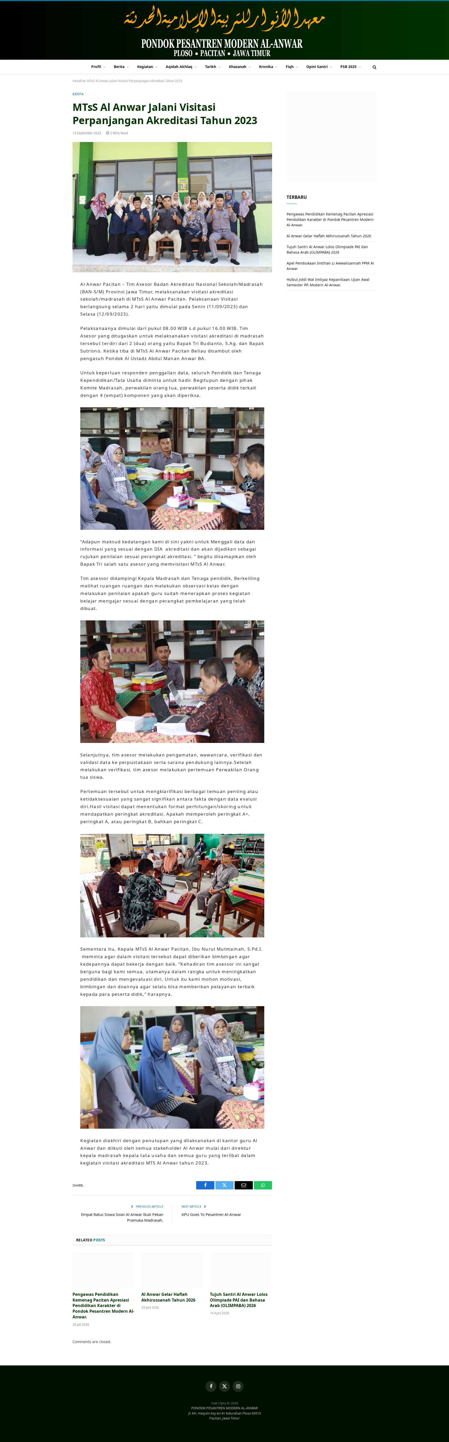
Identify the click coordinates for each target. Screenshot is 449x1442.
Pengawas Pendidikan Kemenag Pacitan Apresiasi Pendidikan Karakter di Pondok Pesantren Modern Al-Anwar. (103, 1306)
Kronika (266, 66)
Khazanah (237, 66)
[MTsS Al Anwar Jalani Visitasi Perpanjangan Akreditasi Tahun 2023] (172, 207)
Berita (119, 66)
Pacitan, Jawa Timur (224, 1418)
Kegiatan (145, 66)
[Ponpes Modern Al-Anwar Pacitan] (224, 31)
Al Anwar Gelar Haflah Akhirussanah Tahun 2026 (168, 1297)
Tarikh (210, 66)
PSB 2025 (348, 66)
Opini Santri (317, 66)
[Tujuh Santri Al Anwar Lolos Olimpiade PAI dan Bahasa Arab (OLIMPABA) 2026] (241, 1270)
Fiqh (290, 66)
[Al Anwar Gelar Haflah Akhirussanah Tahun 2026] (172, 1270)
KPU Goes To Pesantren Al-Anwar (211, 1214)
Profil (96, 66)
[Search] (374, 67)
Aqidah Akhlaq (179, 66)
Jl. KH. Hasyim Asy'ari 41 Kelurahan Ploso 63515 (224, 1413)
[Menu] (76, 67)
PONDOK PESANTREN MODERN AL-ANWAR (224, 1408)
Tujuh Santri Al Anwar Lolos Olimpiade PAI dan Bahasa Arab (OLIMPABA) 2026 (239, 1300)
